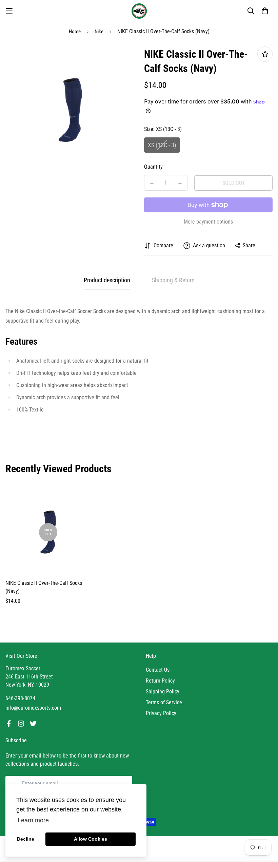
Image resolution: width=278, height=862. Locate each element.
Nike (99, 31)
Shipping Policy (162, 691)
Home (75, 31)
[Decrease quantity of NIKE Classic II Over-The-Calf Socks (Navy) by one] (151, 183)
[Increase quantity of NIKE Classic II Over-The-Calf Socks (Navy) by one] (180, 183)
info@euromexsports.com (33, 708)
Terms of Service (164, 702)
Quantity (153, 167)
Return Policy (160, 680)
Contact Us (158, 670)
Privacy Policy (161, 713)
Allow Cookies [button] (90, 839)
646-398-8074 (20, 698)
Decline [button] (25, 839)
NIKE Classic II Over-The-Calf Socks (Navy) (43, 587)
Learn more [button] (33, 820)
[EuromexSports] (139, 11)
